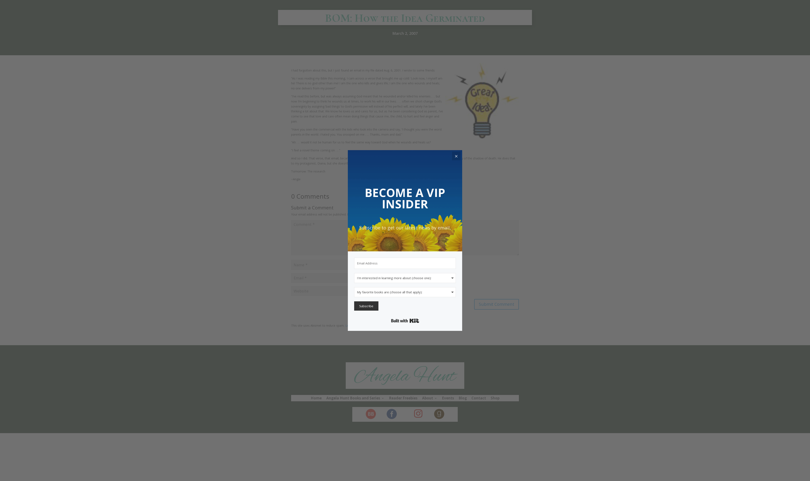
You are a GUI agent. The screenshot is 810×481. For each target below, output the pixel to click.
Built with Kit (405, 321)
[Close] (456, 156)
